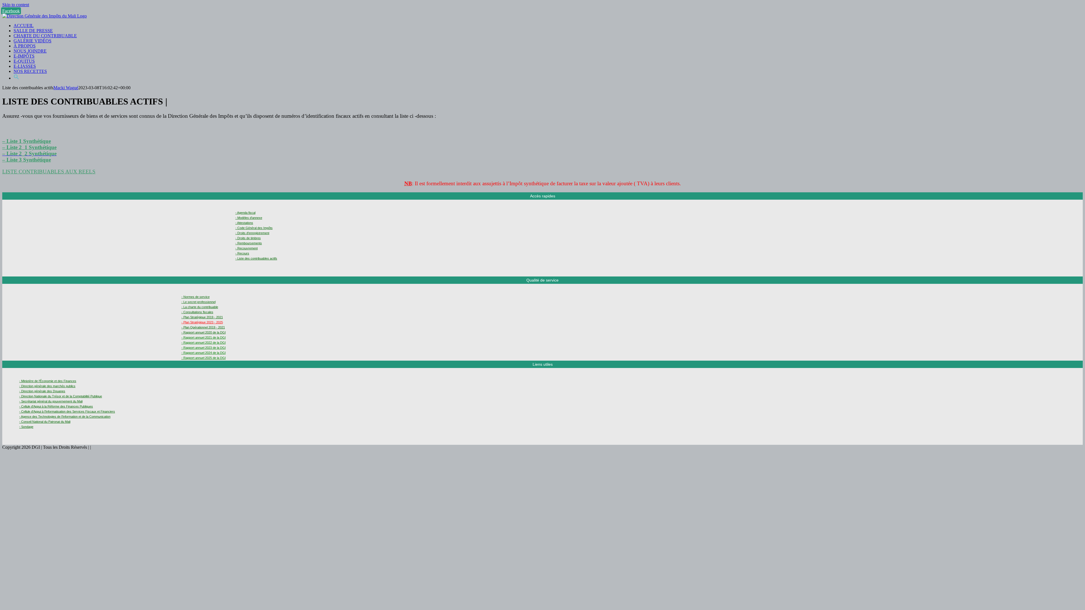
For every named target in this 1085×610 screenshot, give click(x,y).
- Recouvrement (246, 248)
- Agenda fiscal (245, 212)
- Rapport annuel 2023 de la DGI (203, 347)
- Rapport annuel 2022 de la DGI (203, 342)
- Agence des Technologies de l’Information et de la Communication (64, 416)
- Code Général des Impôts (254, 228)
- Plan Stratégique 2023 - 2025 (202, 322)
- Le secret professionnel (198, 302)
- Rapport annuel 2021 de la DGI (203, 337)
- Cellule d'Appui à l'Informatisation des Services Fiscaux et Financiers (67, 411)
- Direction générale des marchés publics (47, 386)
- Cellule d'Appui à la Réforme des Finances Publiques (56, 406)
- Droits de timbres (248, 238)
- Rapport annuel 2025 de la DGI (203, 358)
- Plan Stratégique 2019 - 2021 (202, 317)
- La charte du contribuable (199, 307)
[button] (16, 78)
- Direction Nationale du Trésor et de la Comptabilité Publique (60, 396)
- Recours (242, 253)
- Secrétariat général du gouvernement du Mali (51, 401)
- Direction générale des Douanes (42, 391)
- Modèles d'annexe (248, 217)
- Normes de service (195, 297)
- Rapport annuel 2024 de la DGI (203, 352)
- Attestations (244, 223)
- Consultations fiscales (197, 312)
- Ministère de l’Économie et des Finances (47, 381)
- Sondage (26, 426)
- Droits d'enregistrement (252, 233)
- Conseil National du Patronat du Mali (44, 421)
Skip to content (15, 4)
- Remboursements (248, 243)
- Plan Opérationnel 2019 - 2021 (203, 327)
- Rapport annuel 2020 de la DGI (203, 332)
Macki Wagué (65, 87)
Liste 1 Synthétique (28, 141)
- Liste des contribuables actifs (256, 258)
